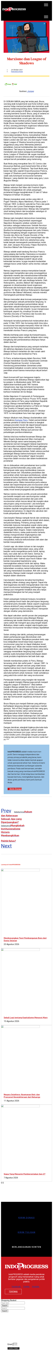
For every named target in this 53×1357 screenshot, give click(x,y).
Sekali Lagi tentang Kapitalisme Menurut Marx (25, 1017)
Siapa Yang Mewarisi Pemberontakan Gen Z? (24, 1174)
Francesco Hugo (17, 71)
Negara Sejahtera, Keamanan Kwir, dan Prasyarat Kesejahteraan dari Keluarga (22, 1095)
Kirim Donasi (26, 1217)
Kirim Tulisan (26, 1232)
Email (10, 1344)
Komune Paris (21, 420)
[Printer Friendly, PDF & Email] (11, 85)
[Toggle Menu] (46, 5)
